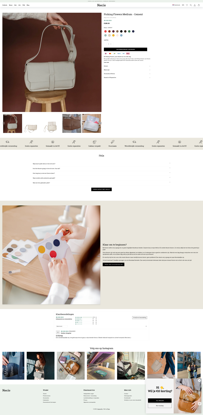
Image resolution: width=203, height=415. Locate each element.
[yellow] (113, 35)
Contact (126, 393)
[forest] (129, 31)
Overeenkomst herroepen (49, 402)
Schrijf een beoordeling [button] (139, 317)
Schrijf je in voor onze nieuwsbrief (132, 400)
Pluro (108, 409)
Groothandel (127, 398)
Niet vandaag (160, 405)
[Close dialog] (199, 380)
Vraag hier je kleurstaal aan (114, 264)
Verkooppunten (128, 395)
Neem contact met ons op (101, 189)
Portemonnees (46, 395)
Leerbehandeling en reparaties (91, 398)
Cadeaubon (46, 400)
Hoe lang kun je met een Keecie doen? (44, 173)
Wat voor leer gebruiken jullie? (41, 183)
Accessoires (46, 398)
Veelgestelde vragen (89, 393)
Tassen (45, 393)
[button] (191, 5)
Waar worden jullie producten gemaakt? (44, 178)
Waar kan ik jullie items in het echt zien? (44, 163)
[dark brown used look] (125, 31)
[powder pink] (117, 35)
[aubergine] (113, 31)
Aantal (106, 40)
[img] (65, 331)
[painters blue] (121, 35)
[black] (121, 31)
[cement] (109, 35)
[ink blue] (133, 31)
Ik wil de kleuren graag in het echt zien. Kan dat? (46, 168)
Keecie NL (100, 409)
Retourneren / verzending (90, 395)
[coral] (105, 31)
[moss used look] (117, 31)
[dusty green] (105, 35)
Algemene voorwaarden (90, 402)
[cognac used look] (109, 31)
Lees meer (106, 62)
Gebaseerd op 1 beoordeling (64, 319)
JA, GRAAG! (160, 401)
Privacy (85, 400)
